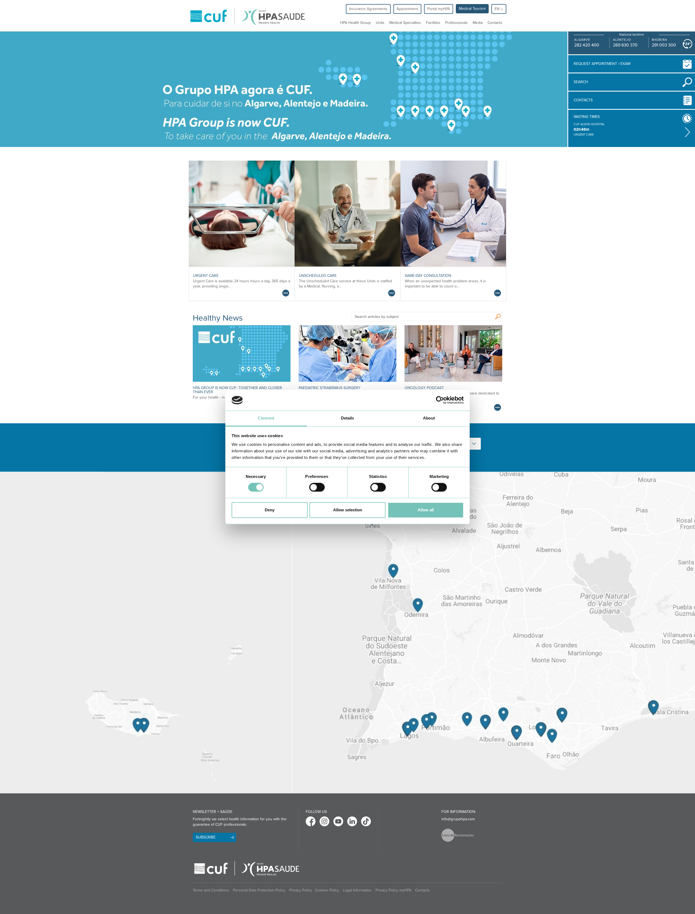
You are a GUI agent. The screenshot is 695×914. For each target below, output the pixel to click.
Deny (269, 510)
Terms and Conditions (211, 890)
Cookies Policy (327, 890)
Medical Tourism (472, 8)
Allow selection (347, 510)
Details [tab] (347, 418)
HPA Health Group (355, 22)
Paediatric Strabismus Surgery (330, 388)
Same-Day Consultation (428, 275)
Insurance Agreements (368, 9)
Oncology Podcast (424, 388)
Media (478, 22)
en (498, 9)
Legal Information (357, 890)
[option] (628, 129)
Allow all (426, 510)
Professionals (456, 22)
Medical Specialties (405, 22)
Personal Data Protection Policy (259, 890)
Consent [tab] (266, 418)
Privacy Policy (300, 890)
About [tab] (429, 418)
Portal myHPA (438, 9)
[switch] (317, 487)
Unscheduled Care (318, 275)
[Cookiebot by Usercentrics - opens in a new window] (440, 400)
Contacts (495, 22)
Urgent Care (206, 275)
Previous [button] (569, 131)
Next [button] (688, 132)
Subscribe (206, 837)
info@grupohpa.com (458, 819)
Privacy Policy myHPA (393, 890)
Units (380, 22)
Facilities (433, 22)
